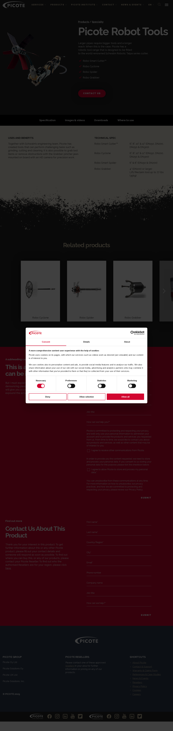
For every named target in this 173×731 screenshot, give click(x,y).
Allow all (125, 396)
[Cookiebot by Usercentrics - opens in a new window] (132, 333)
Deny (47, 396)
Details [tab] (86, 342)
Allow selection (86, 396)
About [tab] (127, 342)
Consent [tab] (46, 342)
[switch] (71, 386)
